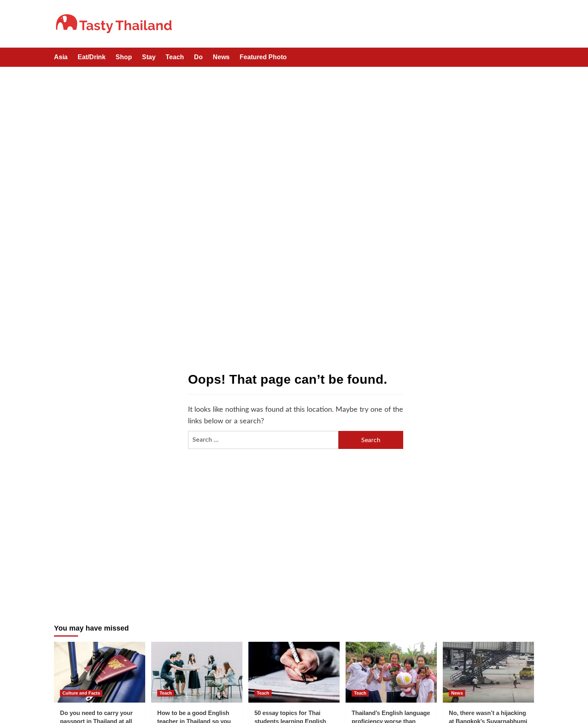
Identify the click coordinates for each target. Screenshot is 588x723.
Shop (124, 57)
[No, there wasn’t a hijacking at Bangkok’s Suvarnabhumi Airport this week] (488, 672)
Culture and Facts (81, 693)
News (221, 57)
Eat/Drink (92, 57)
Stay (149, 57)
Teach (175, 57)
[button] (529, 58)
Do (198, 57)
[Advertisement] (294, 127)
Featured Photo (263, 57)
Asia (61, 57)
